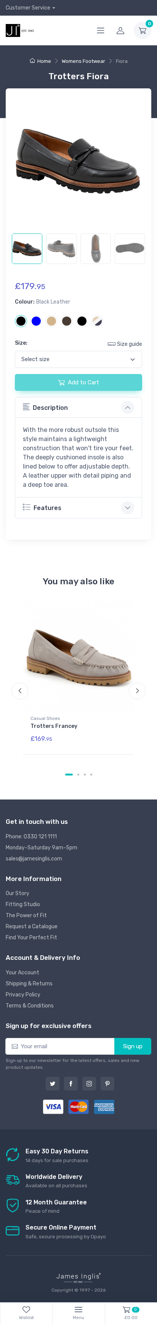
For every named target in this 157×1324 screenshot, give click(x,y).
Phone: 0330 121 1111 (31, 836)
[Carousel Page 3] (85, 775)
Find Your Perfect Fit (31, 937)
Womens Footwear (83, 61)
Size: (21, 343)
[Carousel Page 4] (91, 775)
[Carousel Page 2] (78, 775)
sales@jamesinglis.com (34, 858)
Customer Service (28, 8)
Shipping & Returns (29, 983)
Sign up (133, 1046)
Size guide (129, 344)
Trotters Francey (53, 726)
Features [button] (47, 508)
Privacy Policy (23, 994)
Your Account (22, 972)
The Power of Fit (26, 915)
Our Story (17, 893)
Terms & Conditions (30, 1006)
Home (44, 61)
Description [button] (50, 407)
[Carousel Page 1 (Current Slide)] (69, 775)
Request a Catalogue (32, 926)
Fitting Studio (23, 904)
